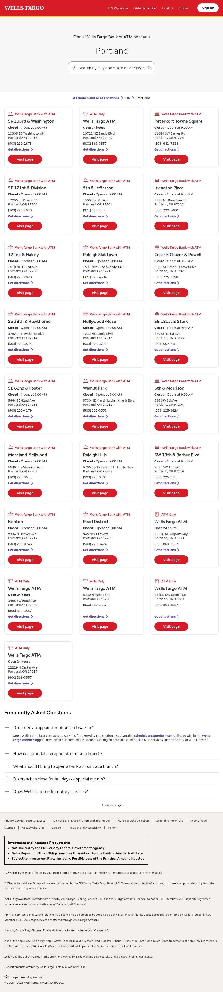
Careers (56, 827)
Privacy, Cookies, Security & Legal (25, 820)
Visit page (25, 159)
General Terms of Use (169, 820)
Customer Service (144, 8)
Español (183, 8)
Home (112, 827)
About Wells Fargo (33, 827)
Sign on (208, 7)
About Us (167, 8)
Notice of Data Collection (133, 820)
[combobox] (111, 68)
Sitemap (9, 827)
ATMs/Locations (117, 8)
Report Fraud (198, 820)
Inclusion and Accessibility (85, 827)
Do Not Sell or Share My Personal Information (81, 820)
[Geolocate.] (73, 68)
